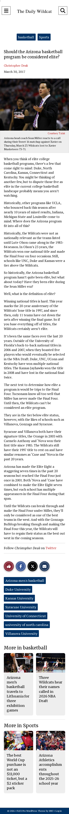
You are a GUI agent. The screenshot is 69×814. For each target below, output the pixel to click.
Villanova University (21, 633)
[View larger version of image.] (34, 105)
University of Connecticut (25, 616)
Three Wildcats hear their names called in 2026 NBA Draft (50, 689)
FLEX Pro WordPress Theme (31, 810)
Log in (59, 810)
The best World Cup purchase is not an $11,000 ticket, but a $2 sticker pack (17, 771)
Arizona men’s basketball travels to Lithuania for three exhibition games (18, 693)
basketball (26, 37)
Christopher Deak (16, 65)
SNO (51, 810)
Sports (44, 37)
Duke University (18, 589)
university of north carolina (26, 624)
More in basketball (25, 648)
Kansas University (19, 598)
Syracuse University (20, 607)
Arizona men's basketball (24, 580)
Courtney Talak (56, 133)
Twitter (50, 548)
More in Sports (21, 726)
